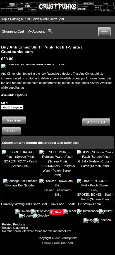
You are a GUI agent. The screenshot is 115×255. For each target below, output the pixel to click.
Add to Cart (96, 122)
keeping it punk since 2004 (57, 243)
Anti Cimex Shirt (53, 19)
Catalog (15, 19)
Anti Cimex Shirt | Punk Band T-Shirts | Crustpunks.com (63, 204)
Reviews (14, 120)
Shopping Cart (13, 31)
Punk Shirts (31, 19)
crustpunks (70, 238)
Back (11, 131)
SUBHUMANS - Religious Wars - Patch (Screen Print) (57, 170)
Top (4, 19)
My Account (36, 31)
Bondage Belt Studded (20, 185)
